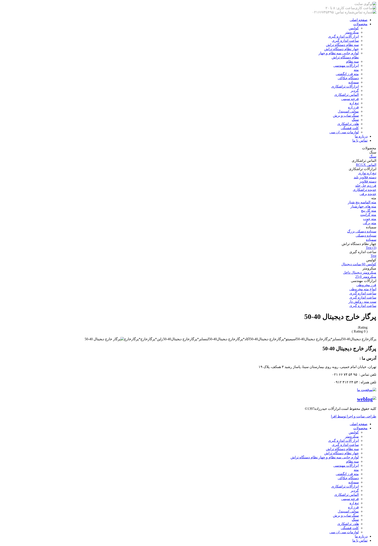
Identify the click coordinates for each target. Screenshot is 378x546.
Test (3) (371, 248)
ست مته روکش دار (362, 301)
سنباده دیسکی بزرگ (361, 231)
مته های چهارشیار (363, 206)
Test (373, 256)
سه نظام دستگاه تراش (342, 45)
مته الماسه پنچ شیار (362, 202)
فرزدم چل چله (365, 185)
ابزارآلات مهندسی (346, 65)
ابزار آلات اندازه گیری (343, 36)
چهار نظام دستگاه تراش (341, 49)
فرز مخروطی (366, 285)
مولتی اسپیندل (348, 111)
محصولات (360, 24)
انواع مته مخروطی (362, 289)
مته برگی (369, 223)
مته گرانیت (368, 215)
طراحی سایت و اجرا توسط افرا (353, 416)
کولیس (354, 28)
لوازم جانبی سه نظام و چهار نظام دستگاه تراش (324, 457)
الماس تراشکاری (346, 95)
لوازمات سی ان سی (344, 132)
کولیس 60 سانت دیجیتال (358, 264)
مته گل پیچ (368, 210)
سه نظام (352, 61)
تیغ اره (354, 103)
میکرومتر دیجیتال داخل (359, 272)
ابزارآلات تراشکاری (345, 86)
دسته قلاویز (367, 181)
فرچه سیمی (350, 99)
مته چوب (369, 219)
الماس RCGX (366, 165)
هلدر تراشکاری (348, 124)
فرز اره (353, 107)
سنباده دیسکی (366, 235)
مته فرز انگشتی (347, 74)
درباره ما (361, 136)
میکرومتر (352, 32)
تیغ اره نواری (367, 173)
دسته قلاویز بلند (365, 177)
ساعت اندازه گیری (345, 40)
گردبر (355, 90)
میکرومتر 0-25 (365, 276)
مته (356, 70)
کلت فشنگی (350, 128)
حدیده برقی (368, 194)
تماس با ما (360, 140)
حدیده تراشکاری (364, 190)
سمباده (353, 82)
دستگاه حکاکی (348, 78)
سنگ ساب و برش (346, 115)
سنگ (355, 120)
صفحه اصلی (359, 20)
